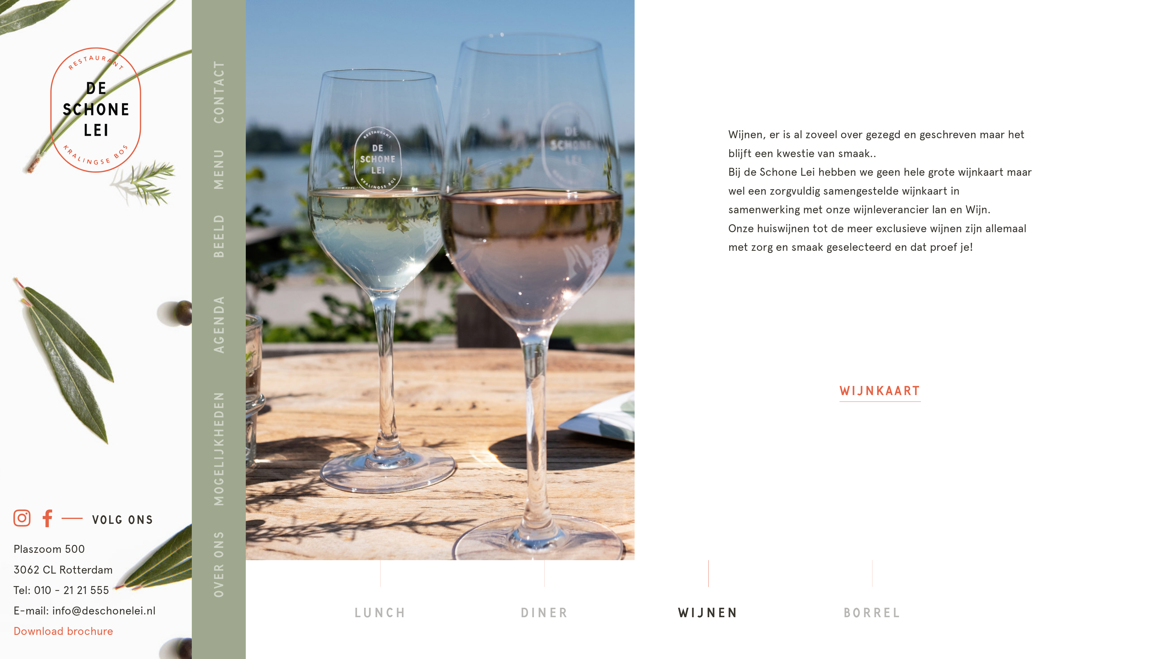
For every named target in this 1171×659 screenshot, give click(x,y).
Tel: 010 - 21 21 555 (61, 590)
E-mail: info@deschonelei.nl (84, 610)
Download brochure (63, 631)
